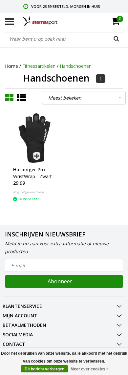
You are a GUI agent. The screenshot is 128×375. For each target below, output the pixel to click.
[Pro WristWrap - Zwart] (34, 138)
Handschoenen (76, 66)
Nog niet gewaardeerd (28, 192)
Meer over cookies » (90, 369)
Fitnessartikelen (38, 66)
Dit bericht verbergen (44, 369)
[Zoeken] (116, 39)
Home (11, 66)
